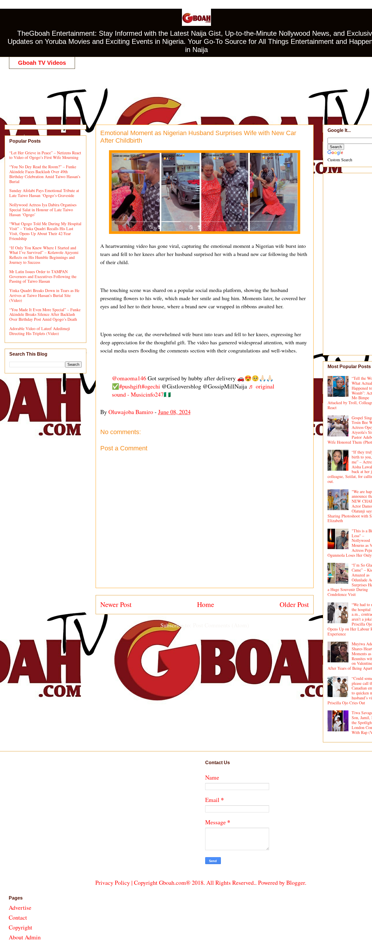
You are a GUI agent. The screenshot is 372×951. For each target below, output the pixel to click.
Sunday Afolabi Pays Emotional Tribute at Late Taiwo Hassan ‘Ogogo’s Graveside (44, 193)
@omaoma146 (129, 378)
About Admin (25, 937)
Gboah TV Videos (42, 63)
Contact (18, 917)
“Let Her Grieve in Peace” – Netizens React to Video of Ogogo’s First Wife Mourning (45, 155)
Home (205, 604)
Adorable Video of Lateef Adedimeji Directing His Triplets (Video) (39, 331)
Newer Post (116, 604)
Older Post (294, 604)
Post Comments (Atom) (221, 625)
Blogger (295, 882)
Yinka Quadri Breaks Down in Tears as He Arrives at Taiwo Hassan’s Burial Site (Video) (44, 295)
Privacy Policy (112, 882)
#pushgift (130, 386)
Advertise (20, 907)
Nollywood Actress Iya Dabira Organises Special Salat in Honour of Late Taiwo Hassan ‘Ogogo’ (42, 209)
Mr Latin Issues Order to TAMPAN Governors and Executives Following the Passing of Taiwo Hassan (42, 276)
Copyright (20, 927)
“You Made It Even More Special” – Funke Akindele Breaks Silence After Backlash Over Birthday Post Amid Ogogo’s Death (45, 314)
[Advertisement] (201, 91)
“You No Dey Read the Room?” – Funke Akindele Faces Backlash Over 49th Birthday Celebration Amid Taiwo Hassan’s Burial (44, 174)
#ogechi (151, 386)
